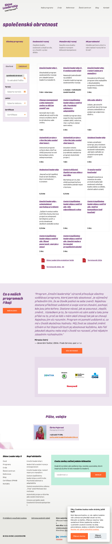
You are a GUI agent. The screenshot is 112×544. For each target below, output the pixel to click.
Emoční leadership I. (48, 68)
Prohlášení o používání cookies (15, 518)
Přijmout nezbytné (98, 536)
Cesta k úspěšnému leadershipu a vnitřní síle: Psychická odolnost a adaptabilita (72, 105)
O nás (59, 8)
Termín (8, 87)
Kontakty (6, 484)
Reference (70, 8)
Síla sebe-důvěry (94, 100)
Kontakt (106, 8)
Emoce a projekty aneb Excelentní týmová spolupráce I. (38, 502)
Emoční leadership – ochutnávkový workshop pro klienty (49, 204)
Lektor (7, 98)
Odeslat (98, 475)
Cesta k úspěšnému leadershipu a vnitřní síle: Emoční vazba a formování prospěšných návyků (72, 241)
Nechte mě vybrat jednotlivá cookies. (85, 529)
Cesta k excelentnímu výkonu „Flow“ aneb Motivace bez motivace (38, 488)
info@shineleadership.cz (64, 528)
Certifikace (9, 110)
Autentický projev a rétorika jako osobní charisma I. (48, 140)
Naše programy (47, 8)
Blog (97, 8)
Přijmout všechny (79, 536)
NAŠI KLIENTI (12, 311)
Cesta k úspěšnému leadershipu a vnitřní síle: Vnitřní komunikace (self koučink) (96, 206)
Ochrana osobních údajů (40, 518)
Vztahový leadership (96, 137)
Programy (7, 464)
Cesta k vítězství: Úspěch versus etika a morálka (72, 172)
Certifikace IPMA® (10, 481)
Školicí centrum (85, 8)
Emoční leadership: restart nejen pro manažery (95, 71)
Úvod (5, 461)
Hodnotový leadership (49, 169)
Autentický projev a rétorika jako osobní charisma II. (72, 140)
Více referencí (72, 351)
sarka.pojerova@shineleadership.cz (64, 437)
